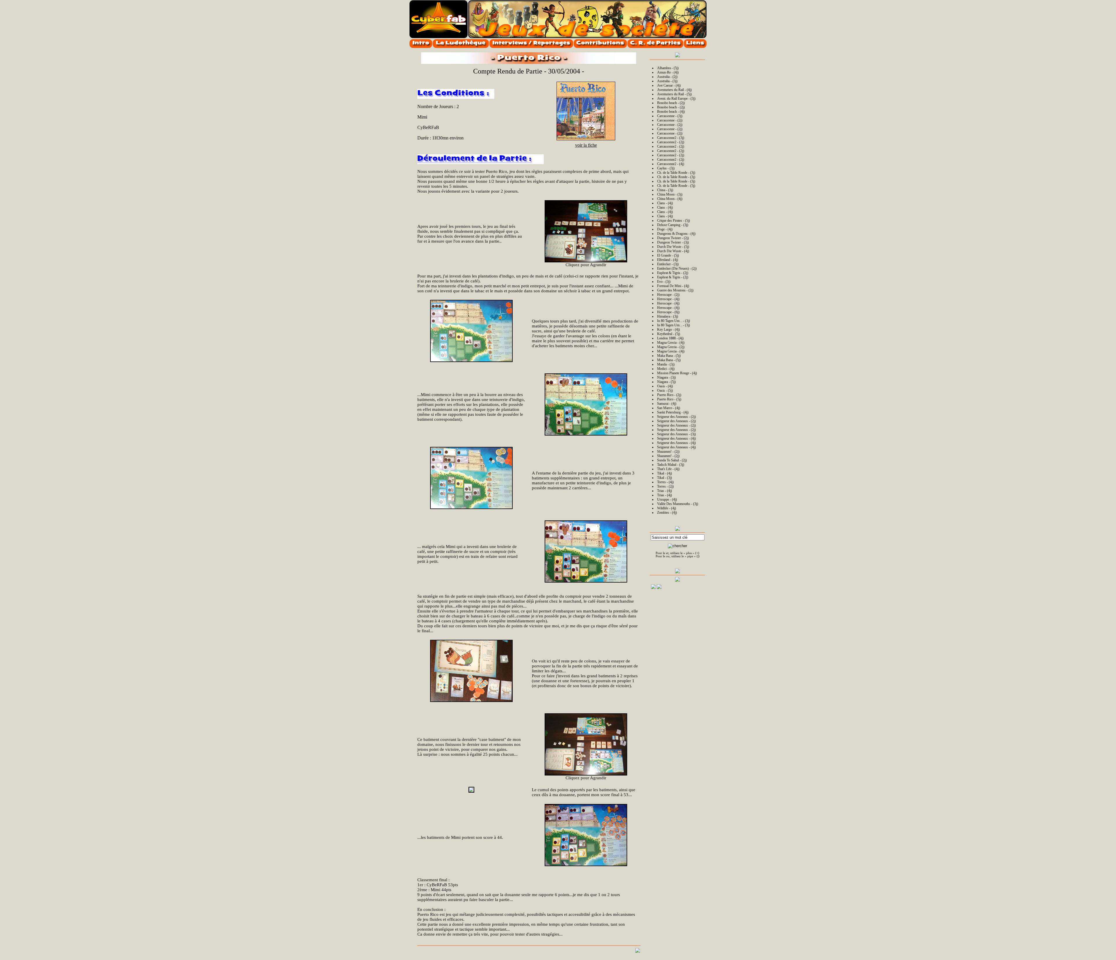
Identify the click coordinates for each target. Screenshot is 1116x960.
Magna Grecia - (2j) (670, 347)
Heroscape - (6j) (668, 312)
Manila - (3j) (666, 364)
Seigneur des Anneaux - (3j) (676, 434)
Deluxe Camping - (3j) (672, 225)
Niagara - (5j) (666, 382)
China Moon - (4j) (669, 199)
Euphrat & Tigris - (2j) (672, 273)
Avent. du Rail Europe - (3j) (676, 98)
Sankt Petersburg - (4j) (672, 412)
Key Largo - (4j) (668, 329)
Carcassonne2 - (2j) (670, 142)
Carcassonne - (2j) (669, 120)
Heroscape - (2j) (668, 295)
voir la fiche (586, 145)
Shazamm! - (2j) (668, 451)
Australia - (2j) (667, 77)
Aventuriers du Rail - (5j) (674, 94)
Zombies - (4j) (667, 513)
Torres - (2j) (665, 486)
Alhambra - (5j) (668, 68)
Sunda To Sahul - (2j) (672, 460)
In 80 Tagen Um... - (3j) (673, 321)
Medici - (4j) (666, 369)
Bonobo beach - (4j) (671, 112)
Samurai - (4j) (666, 404)
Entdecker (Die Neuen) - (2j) (677, 268)
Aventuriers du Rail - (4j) (674, 90)
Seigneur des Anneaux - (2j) (676, 417)
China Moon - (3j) (669, 194)
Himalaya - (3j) (667, 316)
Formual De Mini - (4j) (673, 286)
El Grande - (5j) (668, 255)
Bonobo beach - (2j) (671, 103)
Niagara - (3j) (666, 377)
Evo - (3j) (663, 282)
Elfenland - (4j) (667, 260)
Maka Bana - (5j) (669, 356)
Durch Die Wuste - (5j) (673, 247)
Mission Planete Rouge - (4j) (677, 373)
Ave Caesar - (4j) (669, 85)
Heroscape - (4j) (668, 299)
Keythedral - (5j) (668, 334)
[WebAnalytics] (692, 588)
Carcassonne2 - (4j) (670, 164)
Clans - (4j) (665, 203)
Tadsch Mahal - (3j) (670, 465)
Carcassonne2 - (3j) (670, 138)
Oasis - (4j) (665, 386)
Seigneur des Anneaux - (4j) (676, 438)
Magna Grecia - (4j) (670, 343)
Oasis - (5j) (665, 390)
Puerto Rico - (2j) (669, 395)
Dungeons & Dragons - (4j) (676, 234)
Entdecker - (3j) (668, 264)
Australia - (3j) (667, 81)
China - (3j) (665, 190)
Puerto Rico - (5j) (669, 399)
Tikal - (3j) (664, 478)
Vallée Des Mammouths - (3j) (677, 504)
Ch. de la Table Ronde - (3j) (676, 173)
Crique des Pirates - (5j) (673, 220)
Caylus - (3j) (666, 168)
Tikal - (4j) (664, 473)
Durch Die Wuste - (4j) (673, 251)
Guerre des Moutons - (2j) (675, 290)
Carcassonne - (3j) (669, 116)
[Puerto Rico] (586, 138)
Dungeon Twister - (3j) (673, 242)
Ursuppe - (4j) (667, 499)
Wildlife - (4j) (666, 508)
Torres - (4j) (665, 482)
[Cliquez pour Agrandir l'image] (586, 231)
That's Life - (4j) (668, 469)
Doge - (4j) (665, 229)
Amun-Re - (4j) (668, 72)
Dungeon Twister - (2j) (673, 238)
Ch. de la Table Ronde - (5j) (676, 186)
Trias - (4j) (664, 491)
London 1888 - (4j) (670, 338)
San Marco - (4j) (668, 408)
